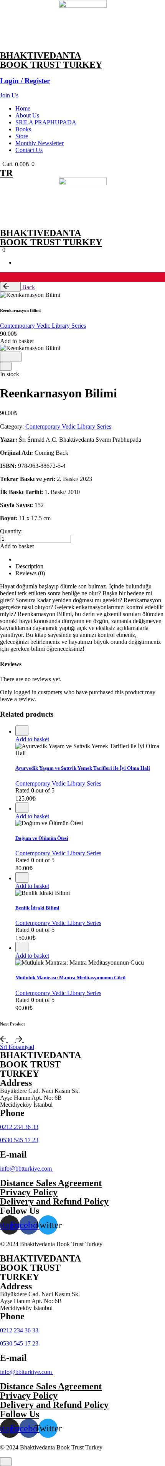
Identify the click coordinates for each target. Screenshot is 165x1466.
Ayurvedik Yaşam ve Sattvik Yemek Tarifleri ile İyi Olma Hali (82, 768)
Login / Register (25, 81)
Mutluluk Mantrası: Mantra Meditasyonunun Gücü (70, 977)
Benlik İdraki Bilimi (37, 908)
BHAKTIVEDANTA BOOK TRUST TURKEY (51, 60)
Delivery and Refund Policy (54, 1201)
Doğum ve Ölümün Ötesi (41, 838)
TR (6, 173)
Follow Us (19, 1414)
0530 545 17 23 (19, 1140)
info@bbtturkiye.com (26, 1168)
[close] (6, 366)
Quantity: (11, 531)
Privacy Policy (29, 1192)
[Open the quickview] (21, 730)
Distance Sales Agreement (51, 1183)
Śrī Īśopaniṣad (17, 1047)
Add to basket (32, 739)
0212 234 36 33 (19, 1127)
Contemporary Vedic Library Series (43, 325)
